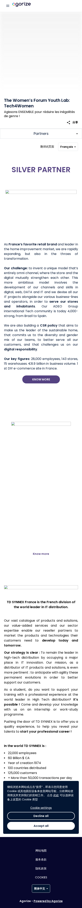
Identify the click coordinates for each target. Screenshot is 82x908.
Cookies (41, 877)
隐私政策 (41, 868)
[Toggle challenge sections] (41, 134)
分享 (72, 122)
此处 (56, 795)
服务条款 (41, 859)
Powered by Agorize (48, 901)
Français (66, 147)
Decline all (41, 816)
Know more (41, 379)
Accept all (41, 826)
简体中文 (39, 889)
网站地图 (41, 851)
